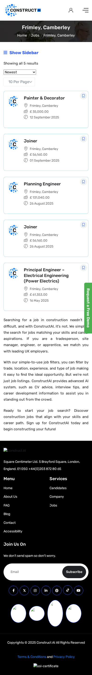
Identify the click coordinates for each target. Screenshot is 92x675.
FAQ (6, 505)
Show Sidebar (23, 52)
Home (22, 35)
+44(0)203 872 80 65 (45, 469)
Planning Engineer (42, 184)
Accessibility (13, 531)
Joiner (30, 141)
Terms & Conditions (31, 657)
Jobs (35, 35)
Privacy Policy (64, 657)
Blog (7, 514)
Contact (10, 523)
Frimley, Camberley (44, 106)
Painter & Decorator (44, 98)
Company (57, 497)
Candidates (58, 488)
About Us (10, 497)
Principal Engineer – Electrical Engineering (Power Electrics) (46, 275)
